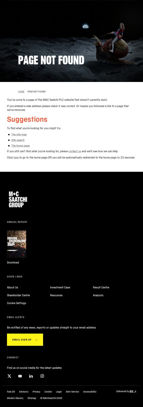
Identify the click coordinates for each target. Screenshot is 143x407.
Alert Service (72, 391)
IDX (131, 391)
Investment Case (60, 287)
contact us (75, 151)
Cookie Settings (16, 303)
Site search (17, 140)
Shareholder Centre (18, 295)
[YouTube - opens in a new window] (20, 376)
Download (13, 262)
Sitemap (32, 398)
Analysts (98, 295)
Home (21, 91)
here (16, 157)
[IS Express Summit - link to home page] (18, 208)
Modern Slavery (15, 398)
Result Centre (101, 287)
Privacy (36, 391)
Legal (59, 391)
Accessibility (89, 391)
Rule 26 (11, 391)
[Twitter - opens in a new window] (9, 376)
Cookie (48, 391)
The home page (20, 145)
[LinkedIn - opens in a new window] (31, 376)
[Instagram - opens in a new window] (41, 376)
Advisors (23, 391)
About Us (12, 287)
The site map (19, 134)
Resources (56, 295)
